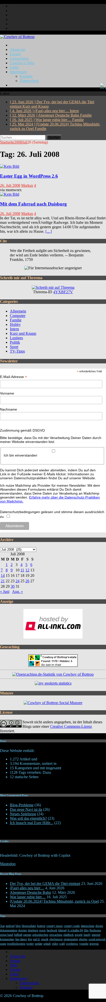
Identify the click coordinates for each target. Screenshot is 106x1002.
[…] (48, 231)
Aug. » (17, 591)
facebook (52, 930)
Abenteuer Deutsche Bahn (30, 892)
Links (14, 67)
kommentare (7, 939)
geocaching (55, 935)
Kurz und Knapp (23, 333)
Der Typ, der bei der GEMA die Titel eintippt (45, 883)
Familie (15, 320)
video (55, 943)
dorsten (22, 930)
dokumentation (8, 930)
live (30, 939)
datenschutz (87, 926)
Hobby (15, 324)
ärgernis (94, 943)
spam (3, 943)
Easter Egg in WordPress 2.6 (29, 176)
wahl (62, 943)
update (38, 943)
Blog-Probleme (22, 805)
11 (22, 570)
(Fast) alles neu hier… (27, 888)
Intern (14, 329)
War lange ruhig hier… (28, 897)
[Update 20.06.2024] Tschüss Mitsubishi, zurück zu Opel (54, 901)
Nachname (8, 409)
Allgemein (18, 311)
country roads (72, 926)
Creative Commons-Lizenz (71, 726)
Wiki (13, 965)
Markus (27, 185)
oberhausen (56, 939)
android (10, 926)
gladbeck (68, 935)
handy (87, 935)
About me (17, 49)
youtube (83, 943)
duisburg (33, 930)
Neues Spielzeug (23, 814)
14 (3, 575)
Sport (14, 347)
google (79, 935)
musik (44, 939)
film (86, 930)
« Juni (4, 591)
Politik (15, 342)
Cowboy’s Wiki (22, 63)
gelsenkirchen (40, 935)
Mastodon (8, 864)
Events (15, 54)
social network (97, 939)
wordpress (72, 943)
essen (42, 930)
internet (96, 935)
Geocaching (19, 58)
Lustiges (16, 338)
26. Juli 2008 (10, 185)
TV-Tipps (17, 351)
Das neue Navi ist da (26, 809)
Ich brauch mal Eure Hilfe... (31, 823)
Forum (15, 961)
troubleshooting (16, 943)
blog (18, 926)
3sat (2, 926)
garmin (27, 935)
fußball (18, 935)
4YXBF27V (63, 292)
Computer (17, 315)
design (99, 926)
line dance (21, 939)
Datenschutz (29, 81)
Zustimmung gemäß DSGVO (22, 430)
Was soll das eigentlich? (28, 818)
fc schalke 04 (75, 930)
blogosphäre (29, 926)
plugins (83, 939)
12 (27, 570)
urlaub (47, 943)
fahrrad (62, 930)
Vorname (7, 393)
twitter (30, 943)
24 (17, 581)
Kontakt (26, 76)
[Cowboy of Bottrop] (17, 37)
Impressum (18, 72)
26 (27, 581)
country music (54, 926)
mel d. (36, 939)
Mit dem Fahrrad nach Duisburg (33, 204)
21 (3, 581)
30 (13, 586)
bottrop (41, 926)
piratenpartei (71, 939)
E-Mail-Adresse (13, 377)
